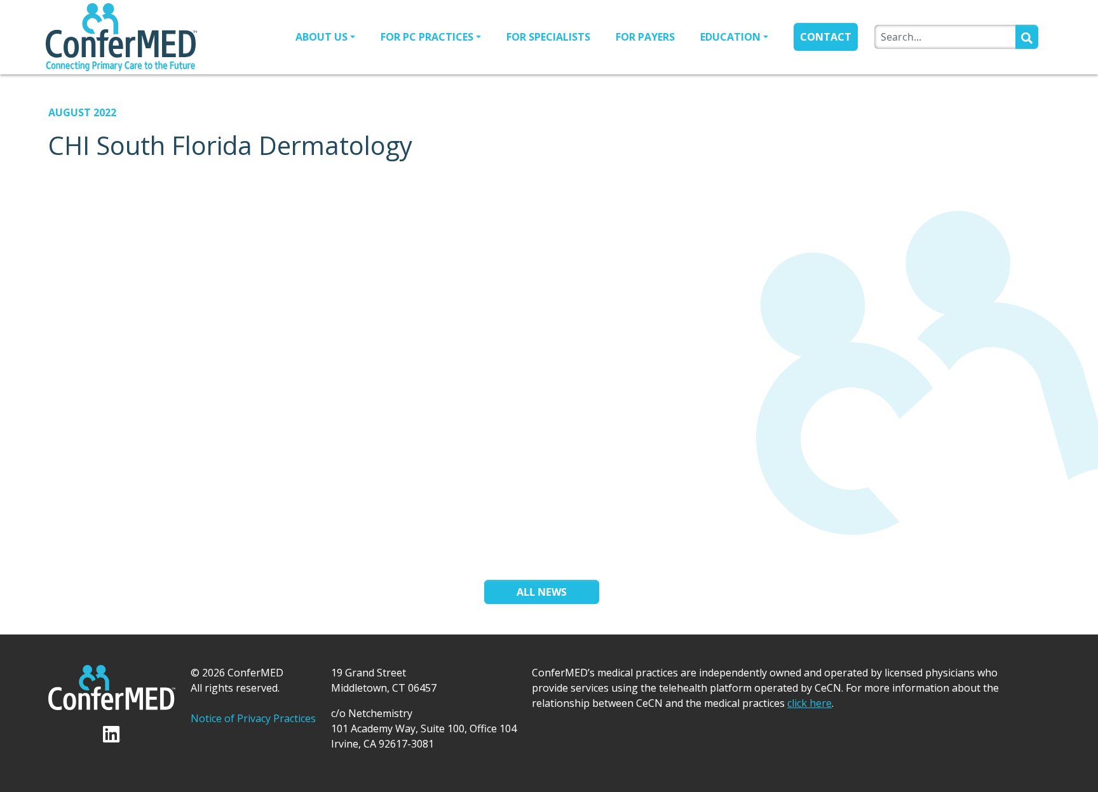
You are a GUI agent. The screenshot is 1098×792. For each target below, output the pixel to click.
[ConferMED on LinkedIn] (112, 733)
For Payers (645, 37)
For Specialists (548, 37)
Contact (825, 37)
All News (542, 592)
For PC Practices (427, 37)
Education (730, 37)
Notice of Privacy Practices (253, 718)
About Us (321, 37)
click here (809, 703)
